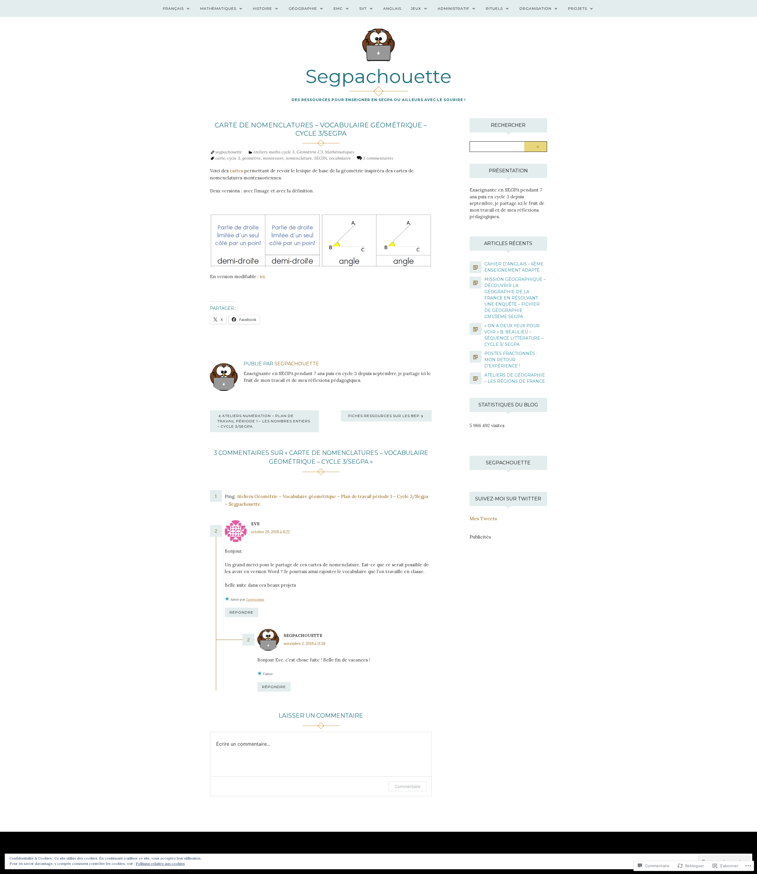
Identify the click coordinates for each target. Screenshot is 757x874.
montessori (273, 158)
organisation (535, 8)
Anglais (392, 8)
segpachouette (228, 152)
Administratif (453, 8)
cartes (236, 170)
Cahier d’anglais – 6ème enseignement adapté (514, 267)
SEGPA (320, 158)
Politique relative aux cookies (160, 863)
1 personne (255, 599)
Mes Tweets (483, 518)
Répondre (241, 612)
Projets (577, 8)
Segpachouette (378, 76)
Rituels (494, 8)
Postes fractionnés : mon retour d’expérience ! (510, 360)
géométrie (251, 158)
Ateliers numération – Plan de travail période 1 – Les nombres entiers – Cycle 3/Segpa (263, 421)
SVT (363, 8)
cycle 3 (233, 158)
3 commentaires (378, 158)
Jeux (416, 8)
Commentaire (407, 786)
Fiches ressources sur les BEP (384, 416)
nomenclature (299, 158)
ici (262, 276)
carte (220, 158)
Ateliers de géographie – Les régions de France (514, 378)
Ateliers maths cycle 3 (274, 152)
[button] (265, 240)
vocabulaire (340, 158)
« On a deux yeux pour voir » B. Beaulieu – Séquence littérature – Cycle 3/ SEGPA (514, 335)
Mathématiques (218, 8)
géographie (303, 8)
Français (173, 8)
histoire (262, 8)
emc (338, 8)
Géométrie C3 (310, 152)
